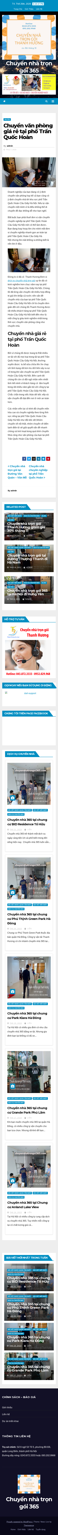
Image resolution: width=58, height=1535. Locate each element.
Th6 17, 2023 (16, 1118)
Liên (29, 830)
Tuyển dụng (40, 1529)
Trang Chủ (18, 9)
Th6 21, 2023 (16, 830)
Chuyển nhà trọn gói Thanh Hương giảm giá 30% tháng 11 (26, 527)
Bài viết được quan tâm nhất (19, 547)
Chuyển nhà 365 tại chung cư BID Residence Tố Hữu (28, 1279)
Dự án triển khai (10, 1421)
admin (10, 146)
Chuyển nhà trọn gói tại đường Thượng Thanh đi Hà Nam (27, 558)
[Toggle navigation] (53, 101)
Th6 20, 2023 (16, 929)
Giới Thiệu (29, 9)
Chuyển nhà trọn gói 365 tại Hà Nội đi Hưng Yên (27, 592)
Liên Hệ (39, 9)
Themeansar (29, 1525)
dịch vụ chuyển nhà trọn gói (21, 280)
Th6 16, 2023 (16, 1212)
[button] (46, 101)
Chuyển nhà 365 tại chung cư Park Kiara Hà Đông (28, 1339)
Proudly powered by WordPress (20, 1522)
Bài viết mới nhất (15, 516)
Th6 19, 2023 (16, 1023)
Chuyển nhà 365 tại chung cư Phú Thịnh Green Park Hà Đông (28, 918)
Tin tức (7, 119)
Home (13, 1529)
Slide (44, 516)
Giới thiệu (7, 1407)
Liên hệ (6, 1414)
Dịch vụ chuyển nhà (31, 516)
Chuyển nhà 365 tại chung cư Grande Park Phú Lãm (28, 1368)
